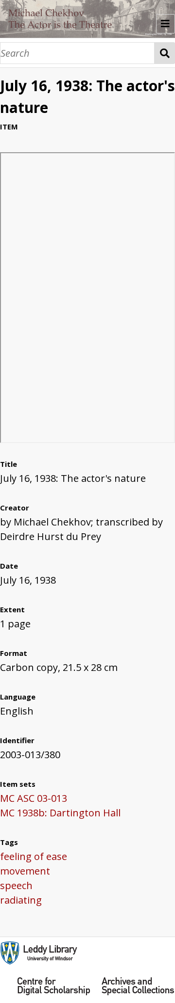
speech (16, 885)
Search (165, 53)
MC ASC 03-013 (33, 798)
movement (25, 870)
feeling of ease (33, 856)
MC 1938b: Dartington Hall (60, 812)
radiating (21, 900)
